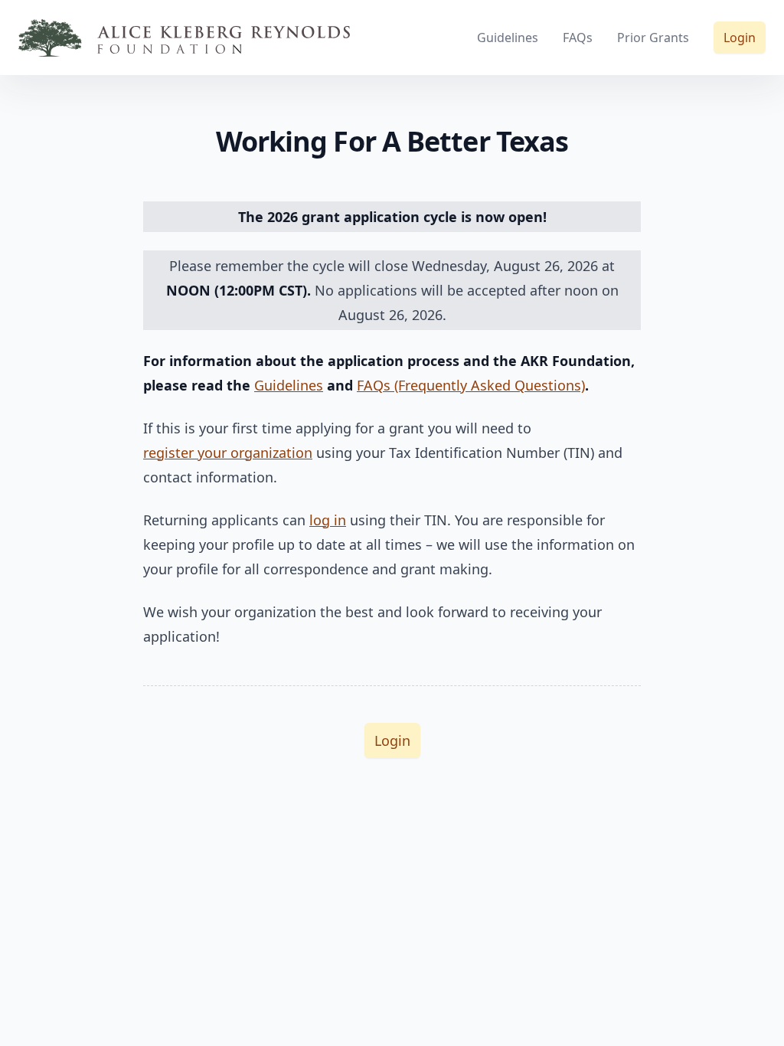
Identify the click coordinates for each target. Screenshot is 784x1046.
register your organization (227, 452)
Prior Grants (653, 37)
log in (327, 520)
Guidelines (507, 37)
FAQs (578, 37)
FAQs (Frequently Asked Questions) (471, 385)
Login (740, 37)
